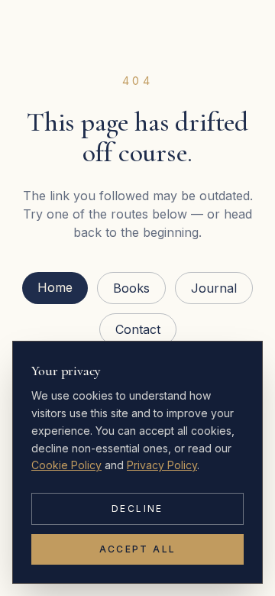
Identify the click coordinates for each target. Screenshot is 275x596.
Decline (137, 508)
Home (55, 287)
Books (131, 288)
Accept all (137, 549)
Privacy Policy (162, 464)
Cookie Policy (66, 464)
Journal (214, 288)
